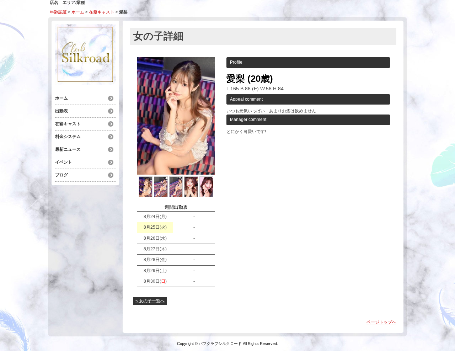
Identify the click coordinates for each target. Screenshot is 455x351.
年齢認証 (58, 12)
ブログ (61, 174)
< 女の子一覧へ (150, 300)
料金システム (68, 136)
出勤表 (61, 110)
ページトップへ (381, 322)
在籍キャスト (101, 12)
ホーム (77, 12)
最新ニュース (68, 149)
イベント (63, 162)
